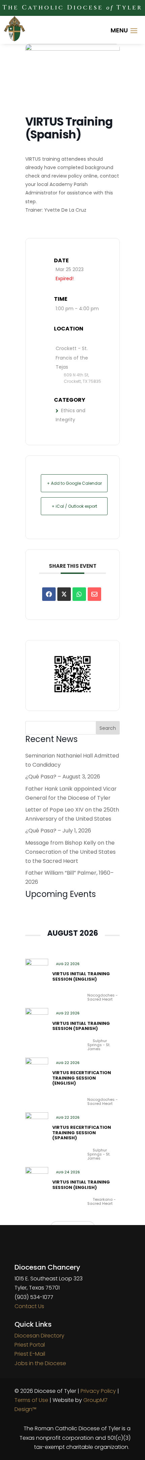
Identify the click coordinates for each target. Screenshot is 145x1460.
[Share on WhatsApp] (79, 594)
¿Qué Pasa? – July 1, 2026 (58, 830)
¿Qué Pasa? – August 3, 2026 (62, 776)
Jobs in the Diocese (40, 1363)
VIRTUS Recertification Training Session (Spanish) (81, 1132)
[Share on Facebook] (49, 594)
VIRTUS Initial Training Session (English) (81, 976)
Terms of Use (31, 1400)
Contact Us (29, 1306)
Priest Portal (29, 1345)
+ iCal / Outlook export (74, 506)
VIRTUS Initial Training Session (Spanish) (81, 1026)
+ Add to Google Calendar (74, 483)
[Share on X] (64, 594)
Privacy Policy (98, 1391)
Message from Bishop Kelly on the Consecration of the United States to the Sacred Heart (70, 852)
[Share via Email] (94, 594)
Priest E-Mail (29, 1354)
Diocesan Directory (39, 1335)
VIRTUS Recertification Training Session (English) (81, 1077)
